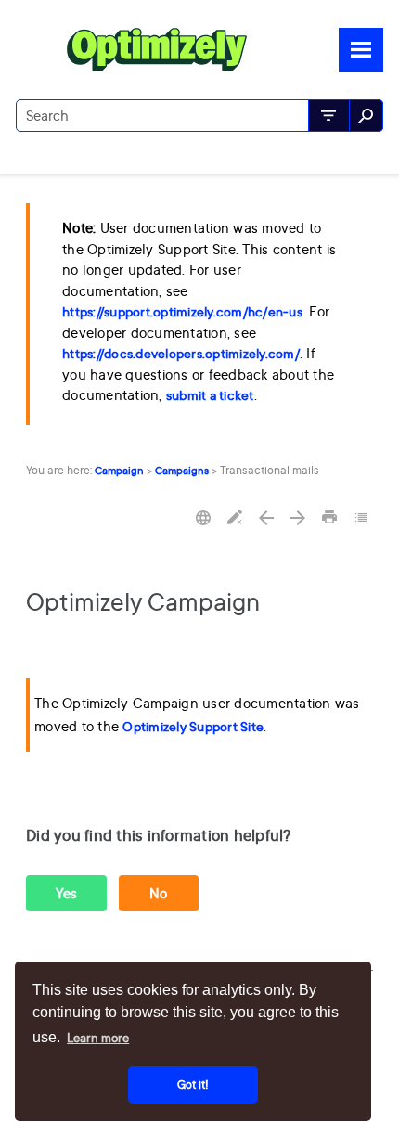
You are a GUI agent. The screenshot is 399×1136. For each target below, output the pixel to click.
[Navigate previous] (266, 518)
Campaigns (182, 470)
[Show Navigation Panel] (361, 50)
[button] (329, 115)
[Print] (329, 518)
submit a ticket (210, 395)
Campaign (119, 470)
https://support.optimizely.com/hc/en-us (182, 312)
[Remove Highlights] (235, 518)
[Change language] (203, 518)
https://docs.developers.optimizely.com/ (181, 353)
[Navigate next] (298, 518)
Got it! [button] (193, 1084)
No (158, 893)
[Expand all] (361, 518)
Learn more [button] (98, 1037)
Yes (67, 893)
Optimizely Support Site (193, 726)
